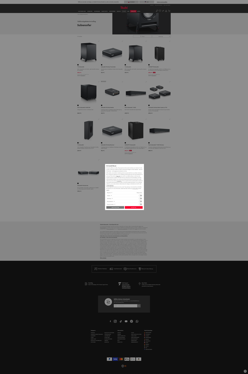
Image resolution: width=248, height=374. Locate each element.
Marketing (109, 198)
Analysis (108, 195)
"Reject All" (118, 176)
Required (109, 192)
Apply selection (115, 207)
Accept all (133, 207)
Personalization (110, 201)
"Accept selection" (110, 185)
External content (110, 204)
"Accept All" (119, 180)
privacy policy (135, 188)
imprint (107, 190)
